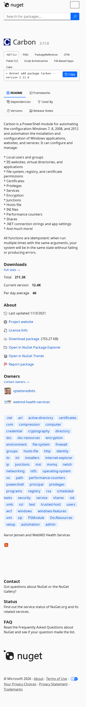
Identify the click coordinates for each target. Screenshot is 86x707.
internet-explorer (58, 457)
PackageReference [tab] (46, 54)
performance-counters (47, 477)
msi (38, 464)
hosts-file (31, 451)
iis (8, 457)
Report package (21, 364)
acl (20, 417)
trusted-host (51, 504)
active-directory (40, 417)
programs (14, 491)
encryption (54, 437)
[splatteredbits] (7, 391)
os (8, 477)
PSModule (36, 517)
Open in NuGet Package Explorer (35, 347)
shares (58, 497)
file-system (41, 444)
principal (36, 484)
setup (10, 524)
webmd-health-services (31, 402)
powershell (15, 484)
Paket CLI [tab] (12, 61)
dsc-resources (29, 437)
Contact (12, 581)
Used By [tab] (47, 102)
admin (51, 524)
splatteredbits (24, 391)
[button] (70, 74)
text (32, 504)
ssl (21, 504)
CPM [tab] (67, 54)
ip (7, 464)
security (24, 497)
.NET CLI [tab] (11, 54)
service (41, 497)
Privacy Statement (53, 684)
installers (32, 457)
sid (72, 497)
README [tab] (16, 93)
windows (25, 511)
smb (9, 504)
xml (9, 517)
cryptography (38, 431)
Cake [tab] (9, 67)
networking (15, 471)
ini (17, 457)
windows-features (52, 511)
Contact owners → (16, 382)
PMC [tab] (26, 54)
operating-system (57, 471)
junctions (22, 464)
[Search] (75, 16)
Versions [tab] (16, 111)
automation (30, 524)
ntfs (33, 471)
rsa (48, 491)
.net (9, 417)
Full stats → (12, 270)
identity (62, 451)
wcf (9, 511)
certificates (67, 417)
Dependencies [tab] (20, 102)
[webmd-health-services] (7, 402)
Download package (24, 339)
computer (53, 424)
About (38, 678)
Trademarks (13, 689)
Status (10, 601)
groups (12, 451)
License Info (18, 330)
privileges (56, 484)
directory (62, 431)
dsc (9, 437)
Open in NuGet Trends (26, 356)
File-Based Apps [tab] (63, 61)
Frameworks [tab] (41, 93)
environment (16, 444)
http (47, 451)
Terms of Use (56, 678)
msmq (52, 464)
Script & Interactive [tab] (36, 61)
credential (14, 431)
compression (29, 424)
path (19, 477)
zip (20, 517)
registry (34, 491)
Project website (21, 321)
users (71, 504)
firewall (61, 444)
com (9, 424)
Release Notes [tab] (43, 111)
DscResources (61, 517)
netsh (67, 464)
